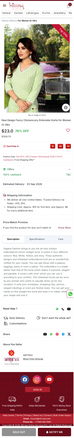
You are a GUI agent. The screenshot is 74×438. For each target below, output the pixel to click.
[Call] (62, 309)
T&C (68, 174)
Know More (64, 227)
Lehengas (32, 12)
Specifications (37, 239)
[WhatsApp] (57, 309)
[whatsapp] (51, 334)
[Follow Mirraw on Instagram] (37, 379)
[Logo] (16, 6)
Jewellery (59, 12)
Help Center (8, 415)
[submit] (68, 130)
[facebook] (63, 334)
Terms (19, 415)
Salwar (6, 12)
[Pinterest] (57, 334)
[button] (33, 109)
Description (13, 239)
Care (60, 239)
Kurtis (46, 12)
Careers (48, 415)
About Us (37, 415)
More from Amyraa (33, 358)
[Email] (69, 309)
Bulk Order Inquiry (62, 415)
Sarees (18, 12)
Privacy (27, 415)
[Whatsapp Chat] (70, 294)
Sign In (37, 389)
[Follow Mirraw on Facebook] (24, 379)
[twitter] (69, 334)
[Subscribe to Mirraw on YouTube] (49, 379)
